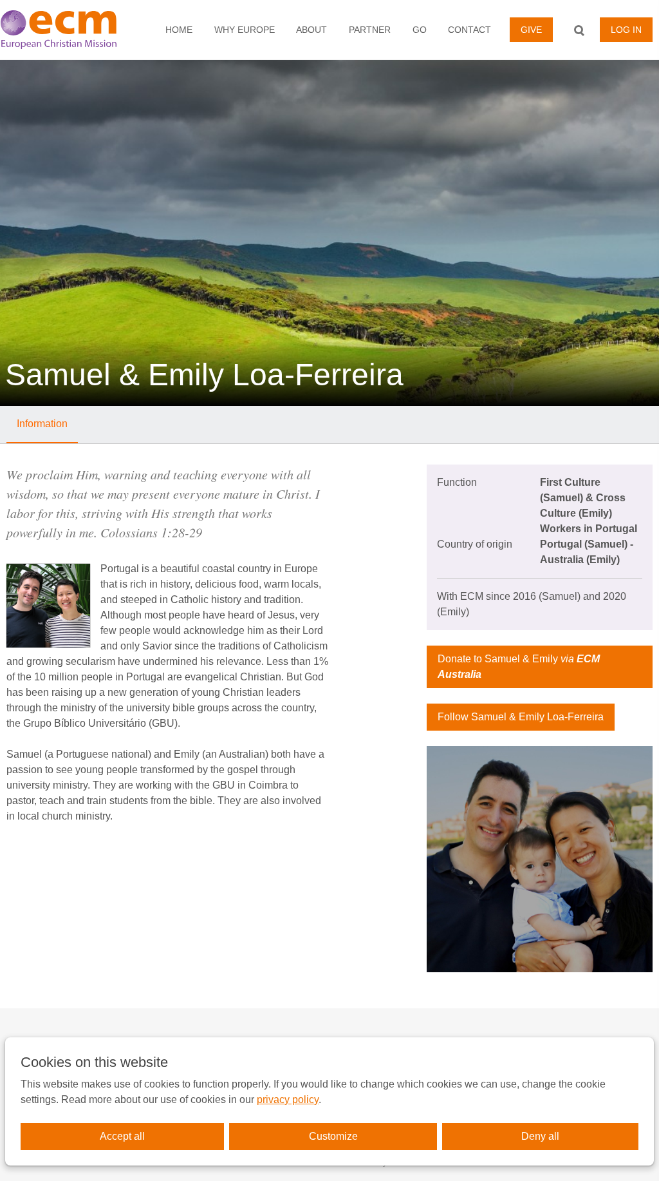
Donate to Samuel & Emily (519, 666)
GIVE (531, 29)
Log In (626, 29)
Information (42, 423)
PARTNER (370, 29)
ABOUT (311, 29)
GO (420, 29)
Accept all (122, 1136)
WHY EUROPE (244, 29)
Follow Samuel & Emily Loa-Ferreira (521, 716)
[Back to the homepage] (66, 29)
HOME (178, 29)
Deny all (540, 1136)
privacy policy (288, 1099)
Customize (333, 1136)
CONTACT (469, 29)
